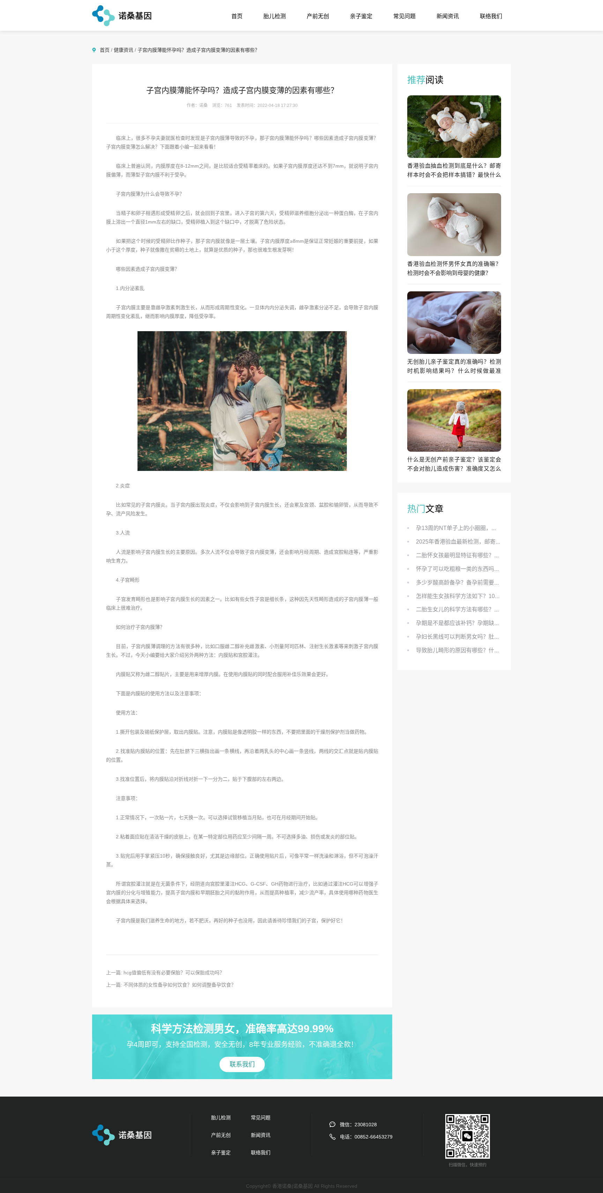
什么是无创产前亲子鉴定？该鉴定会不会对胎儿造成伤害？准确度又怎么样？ (454, 469)
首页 (237, 16)
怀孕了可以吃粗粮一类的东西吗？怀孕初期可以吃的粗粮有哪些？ (497, 569)
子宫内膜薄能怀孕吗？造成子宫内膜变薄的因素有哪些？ (198, 50)
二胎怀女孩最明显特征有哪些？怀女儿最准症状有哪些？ (486, 555)
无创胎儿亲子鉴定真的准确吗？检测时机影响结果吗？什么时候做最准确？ (454, 371)
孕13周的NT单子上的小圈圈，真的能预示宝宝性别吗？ (484, 528)
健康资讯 (123, 50)
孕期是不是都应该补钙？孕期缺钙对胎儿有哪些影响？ (483, 623)
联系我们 (242, 1064)
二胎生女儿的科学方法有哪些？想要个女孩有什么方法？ (486, 609)
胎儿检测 (274, 16)
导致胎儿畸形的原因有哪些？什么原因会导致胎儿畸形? (484, 650)
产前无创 (318, 16)
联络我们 (491, 16)
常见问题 (404, 16)
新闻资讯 (448, 16)
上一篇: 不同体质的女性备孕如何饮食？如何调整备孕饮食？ (171, 985)
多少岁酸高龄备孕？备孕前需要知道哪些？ (469, 582)
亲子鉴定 (361, 16)
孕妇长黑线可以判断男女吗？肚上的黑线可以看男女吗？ (486, 637)
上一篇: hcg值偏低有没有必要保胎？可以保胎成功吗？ (165, 972)
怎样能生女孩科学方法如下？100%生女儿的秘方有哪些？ (487, 596)
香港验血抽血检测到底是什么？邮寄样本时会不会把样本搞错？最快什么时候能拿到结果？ (454, 175)
